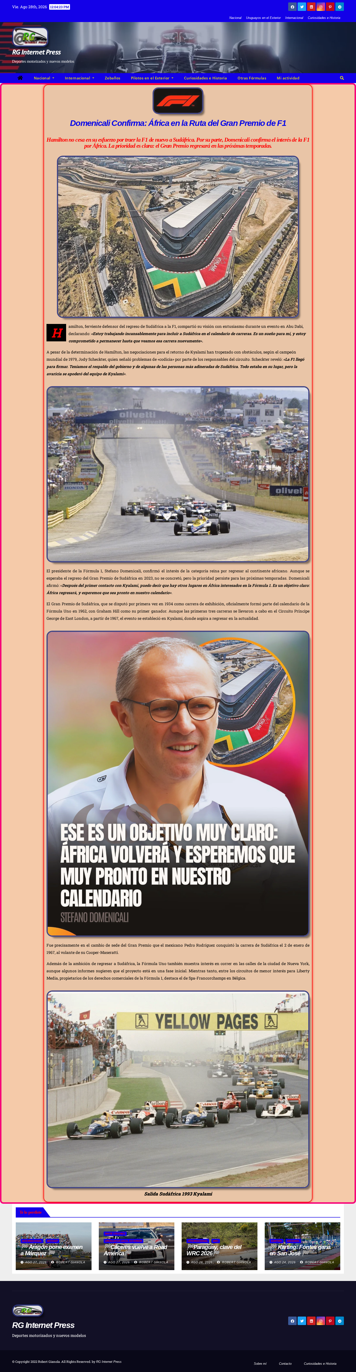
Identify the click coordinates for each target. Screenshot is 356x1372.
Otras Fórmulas (252, 78)
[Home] (20, 78)
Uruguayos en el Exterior (263, 18)
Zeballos (112, 78)
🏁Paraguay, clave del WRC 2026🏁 (213, 1250)
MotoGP (52, 1241)
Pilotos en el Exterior (151, 78)
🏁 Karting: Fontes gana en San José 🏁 (300, 1250)
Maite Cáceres (115, 1233)
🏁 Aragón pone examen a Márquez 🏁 (52, 1250)
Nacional (235, 18)
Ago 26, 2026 (202, 1262)
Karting (276, 1241)
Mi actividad (288, 78)
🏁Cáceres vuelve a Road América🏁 (135, 1250)
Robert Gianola (70, 1262)
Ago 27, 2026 (36, 1262)
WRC (215, 1241)
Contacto (285, 1363)
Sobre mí (260, 1363)
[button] (342, 78)
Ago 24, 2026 (285, 1262)
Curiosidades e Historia (324, 18)
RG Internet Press (36, 51)
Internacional (294, 18)
